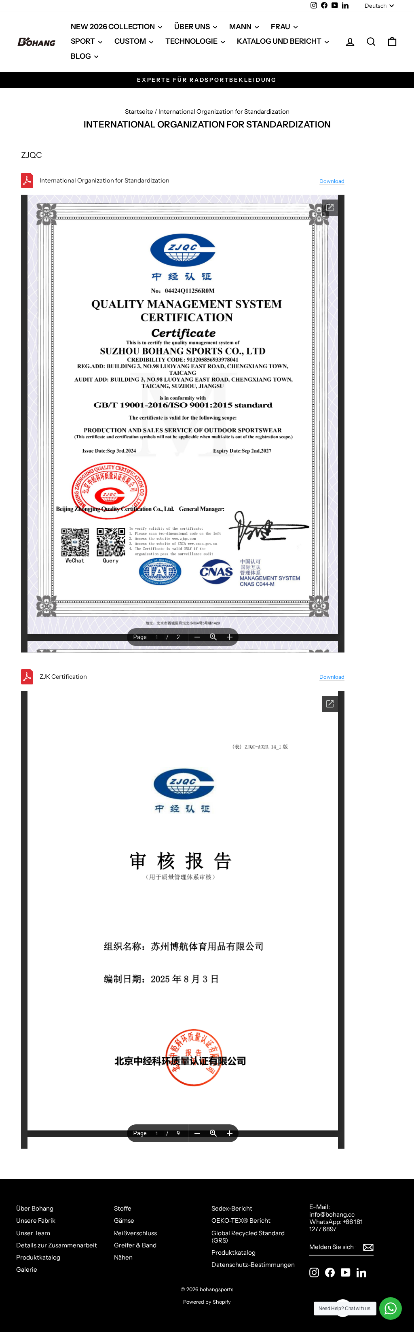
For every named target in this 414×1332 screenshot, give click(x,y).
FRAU (281, 26)
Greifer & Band (135, 1245)
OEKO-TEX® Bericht (240, 1220)
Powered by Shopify (207, 1302)
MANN (241, 26)
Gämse (124, 1220)
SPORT (83, 41)
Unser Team (33, 1233)
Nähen (123, 1257)
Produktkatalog (38, 1257)
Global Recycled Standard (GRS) (248, 1236)
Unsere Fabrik (35, 1220)
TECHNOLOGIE (192, 41)
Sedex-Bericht (231, 1208)
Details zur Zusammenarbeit (56, 1245)
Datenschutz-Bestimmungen (253, 1264)
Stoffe (122, 1208)
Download (331, 181)
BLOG (81, 56)
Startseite (139, 111)
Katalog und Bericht (280, 41)
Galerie (26, 1269)
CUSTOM (130, 41)
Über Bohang (34, 1208)
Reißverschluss (135, 1233)
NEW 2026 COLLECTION (113, 26)
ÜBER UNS (192, 26)
